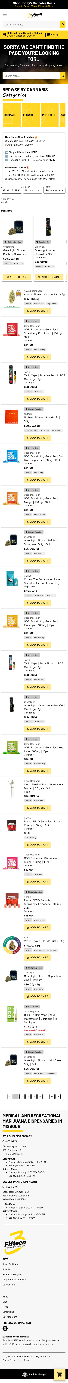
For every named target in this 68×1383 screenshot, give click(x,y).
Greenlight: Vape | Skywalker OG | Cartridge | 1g (45, 254)
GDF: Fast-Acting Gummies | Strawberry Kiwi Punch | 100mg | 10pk (43, 333)
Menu (48, 187)
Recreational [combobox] (53, 190)
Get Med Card (10, 1316)
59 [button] (52, 1096)
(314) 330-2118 (10, 1141)
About (6, 1296)
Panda (27, 818)
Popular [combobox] (29, 190)
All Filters (13, 190)
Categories (9, 1284)
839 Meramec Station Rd (16, 1195)
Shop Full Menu (11, 1264)
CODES (28, 575)
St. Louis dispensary (17, 1136)
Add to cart (19, 277)
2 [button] (22, 1096)
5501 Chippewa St (12, 1150)
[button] (5, 16)
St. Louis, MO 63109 (13, 1153)
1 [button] (16, 1096)
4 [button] (34, 1096)
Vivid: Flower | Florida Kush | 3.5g (44, 941)
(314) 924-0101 (10, 1186)
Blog (5, 1301)
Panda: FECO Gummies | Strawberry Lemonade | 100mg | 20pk (43, 904)
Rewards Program (12, 1274)
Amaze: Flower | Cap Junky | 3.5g (44, 294)
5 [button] (40, 1096)
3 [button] (28, 1096)
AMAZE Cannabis (33, 290)
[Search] (62, 24)
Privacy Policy (9, 1360)
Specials (7, 1269)
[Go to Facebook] (5, 1328)
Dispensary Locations (14, 1279)
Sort (27, 187)
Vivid (26, 937)
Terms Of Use (23, 1360)
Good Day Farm (32, 326)
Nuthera (28, 413)
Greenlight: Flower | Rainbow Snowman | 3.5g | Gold (15, 254)
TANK (27, 371)
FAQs (5, 1306)
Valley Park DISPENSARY (20, 1181)
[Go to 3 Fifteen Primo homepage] (34, 15)
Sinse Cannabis (32, 781)
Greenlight (8, 246)
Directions (8, 1311)
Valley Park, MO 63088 (14, 1199)
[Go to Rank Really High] (34, 1374)
